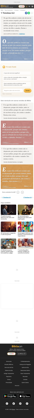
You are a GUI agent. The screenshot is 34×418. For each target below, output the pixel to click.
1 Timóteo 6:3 (27, 197)
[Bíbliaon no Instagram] (20, 403)
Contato (25, 379)
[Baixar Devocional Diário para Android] (10, 396)
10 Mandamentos (25, 361)
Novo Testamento (25, 373)
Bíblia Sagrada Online (7, 7)
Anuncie (17, 385)
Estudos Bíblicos (9, 364)
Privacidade (9, 382)
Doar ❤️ (11, 353)
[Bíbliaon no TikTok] (13, 403)
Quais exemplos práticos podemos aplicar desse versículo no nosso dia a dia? (15, 84)
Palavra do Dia (9, 370)
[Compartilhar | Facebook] (26, 13)
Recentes (25, 376)
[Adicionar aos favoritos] (32, 13)
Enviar (28, 90)
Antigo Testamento (9, 373)
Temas (9, 379)
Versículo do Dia (9, 367)
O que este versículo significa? (12, 73)
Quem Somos (25, 382)
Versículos (9, 361)
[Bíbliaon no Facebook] (27, 403)
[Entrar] (26, 6)
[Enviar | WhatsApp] (29, 13)
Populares (8, 376)
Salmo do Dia (25, 367)
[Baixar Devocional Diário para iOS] (25, 396)
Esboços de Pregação (25, 364)
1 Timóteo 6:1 (6, 197)
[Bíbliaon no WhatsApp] (7, 403)
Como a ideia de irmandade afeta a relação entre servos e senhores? (15, 78)
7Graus (13, 409)
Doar (22, 6)
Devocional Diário (25, 370)
